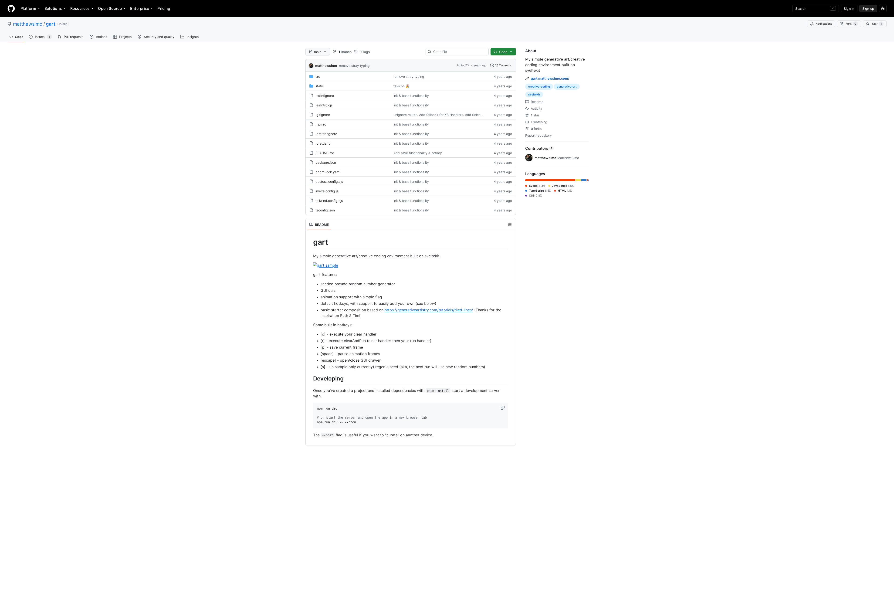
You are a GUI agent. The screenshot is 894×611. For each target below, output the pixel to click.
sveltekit (534, 94)
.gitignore (322, 115)
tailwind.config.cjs (329, 201)
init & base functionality (411, 96)
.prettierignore (326, 134)
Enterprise (139, 8)
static (319, 86)
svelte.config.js (326, 191)
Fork (851, 23)
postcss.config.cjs (329, 181)
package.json (325, 162)
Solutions (53, 8)
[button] (503, 407)
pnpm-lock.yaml (327, 172)
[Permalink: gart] (310, 242)
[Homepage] (11, 8)
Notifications (824, 23)
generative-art (567, 86)
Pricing (163, 8)
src (317, 76)
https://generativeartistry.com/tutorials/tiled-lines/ (429, 310)
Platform (28, 8)
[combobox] (459, 51)
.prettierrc (323, 143)
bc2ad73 (463, 65)
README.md (324, 153)
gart (50, 24)
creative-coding (539, 86)
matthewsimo (27, 24)
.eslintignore (324, 96)
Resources (80, 8)
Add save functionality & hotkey (417, 153)
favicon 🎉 (401, 86)
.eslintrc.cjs (323, 105)
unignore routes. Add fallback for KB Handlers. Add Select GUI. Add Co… (448, 115)
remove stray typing (354, 66)
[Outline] (510, 224)
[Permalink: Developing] (310, 378)
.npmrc (320, 124)
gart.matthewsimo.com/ (550, 78)
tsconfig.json (325, 210)
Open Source (110, 8)
